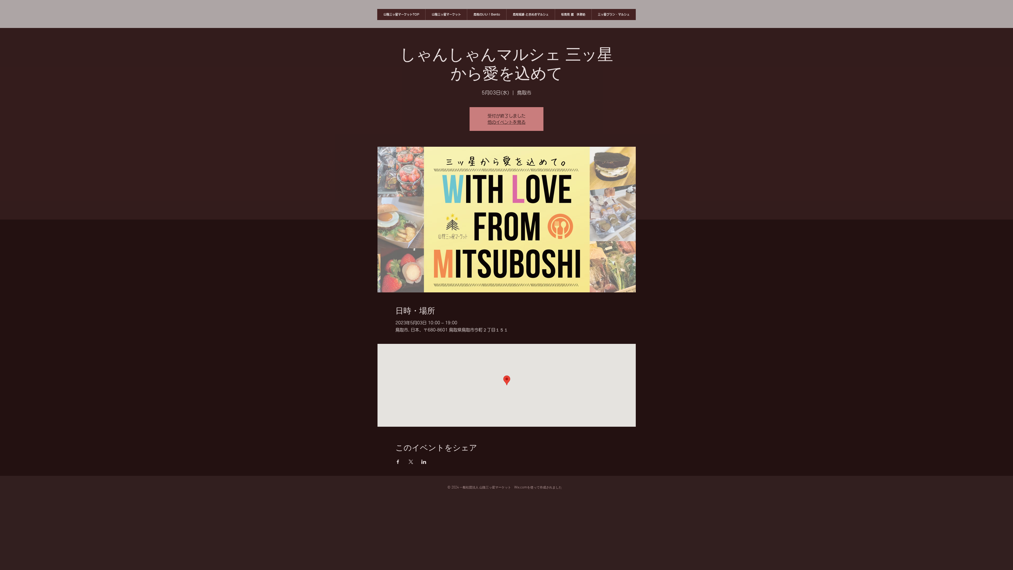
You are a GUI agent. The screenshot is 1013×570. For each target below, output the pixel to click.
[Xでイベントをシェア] (410, 462)
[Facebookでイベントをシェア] (397, 462)
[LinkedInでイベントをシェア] (423, 462)
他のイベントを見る (506, 122)
